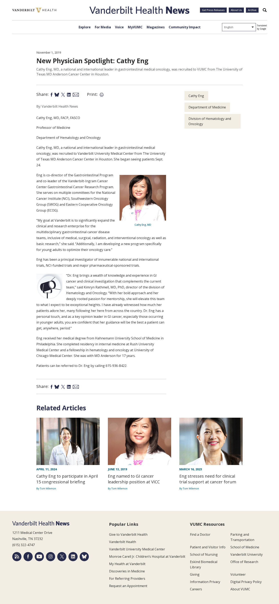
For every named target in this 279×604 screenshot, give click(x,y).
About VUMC (240, 589)
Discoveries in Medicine (127, 571)
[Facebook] (28, 556)
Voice (119, 27)
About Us (236, 10)
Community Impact (185, 27)
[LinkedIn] (73, 556)
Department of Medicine (207, 107)
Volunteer (238, 574)
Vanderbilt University (246, 554)
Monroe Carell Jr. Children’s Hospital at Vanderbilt (147, 556)
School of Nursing (204, 554)
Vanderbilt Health (122, 542)
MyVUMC (135, 27)
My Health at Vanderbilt (127, 564)
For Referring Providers (127, 578)
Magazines (156, 27)
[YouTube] (39, 556)
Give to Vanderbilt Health (128, 534)
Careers (196, 589)
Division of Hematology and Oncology (210, 121)
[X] (61, 556)
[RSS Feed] (16, 556)
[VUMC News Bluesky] (84, 556)
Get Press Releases (213, 10)
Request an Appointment (128, 586)
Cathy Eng (196, 96)
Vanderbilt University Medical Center (137, 549)
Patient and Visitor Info (207, 547)
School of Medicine (244, 547)
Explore (85, 27)
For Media (103, 27)
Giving (195, 574)
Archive (252, 10)
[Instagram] (50, 556)
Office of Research (244, 562)
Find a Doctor (200, 534)
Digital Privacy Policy (246, 582)
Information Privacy (205, 582)
